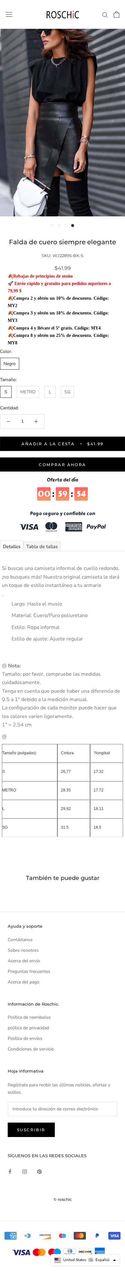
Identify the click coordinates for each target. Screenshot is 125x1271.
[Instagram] (24, 1171)
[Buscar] (105, 14)
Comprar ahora (62, 464)
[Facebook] (10, 1171)
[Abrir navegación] (9, 14)
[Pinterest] (39, 1171)
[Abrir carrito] (116, 14)
